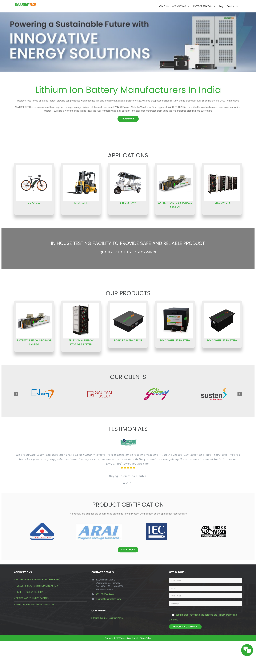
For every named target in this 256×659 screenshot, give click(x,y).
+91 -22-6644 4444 (105, 594)
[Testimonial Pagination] (124, 483)
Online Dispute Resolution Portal (108, 618)
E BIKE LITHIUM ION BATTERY (29, 592)
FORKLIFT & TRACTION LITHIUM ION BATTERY (37, 586)
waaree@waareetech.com (108, 599)
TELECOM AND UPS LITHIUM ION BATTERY (36, 604)
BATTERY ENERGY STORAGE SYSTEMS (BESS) (38, 579)
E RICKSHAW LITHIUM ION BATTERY (32, 598)
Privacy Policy (145, 638)
